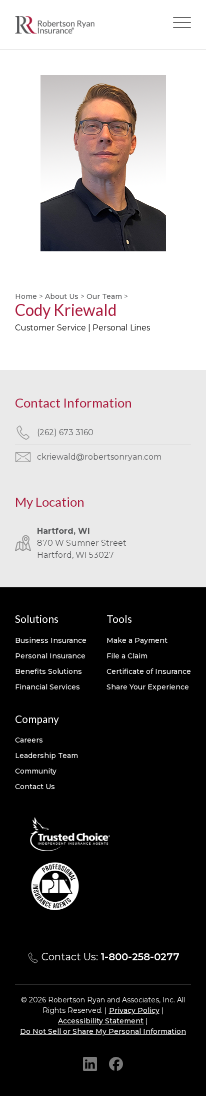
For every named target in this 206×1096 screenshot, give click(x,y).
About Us (61, 296)
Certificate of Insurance (148, 671)
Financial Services (47, 686)
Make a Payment (137, 640)
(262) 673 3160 (65, 432)
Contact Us (35, 786)
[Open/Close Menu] (182, 25)
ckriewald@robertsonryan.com (99, 457)
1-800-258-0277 (140, 957)
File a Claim (127, 655)
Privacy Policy (134, 1010)
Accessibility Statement (101, 1020)
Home (26, 296)
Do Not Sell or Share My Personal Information (103, 1031)
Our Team (104, 296)
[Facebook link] (116, 1063)
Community (35, 771)
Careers (29, 740)
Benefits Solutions (48, 671)
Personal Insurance (50, 655)
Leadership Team (46, 755)
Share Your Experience (147, 686)
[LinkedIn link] (90, 1063)
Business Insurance (50, 640)
